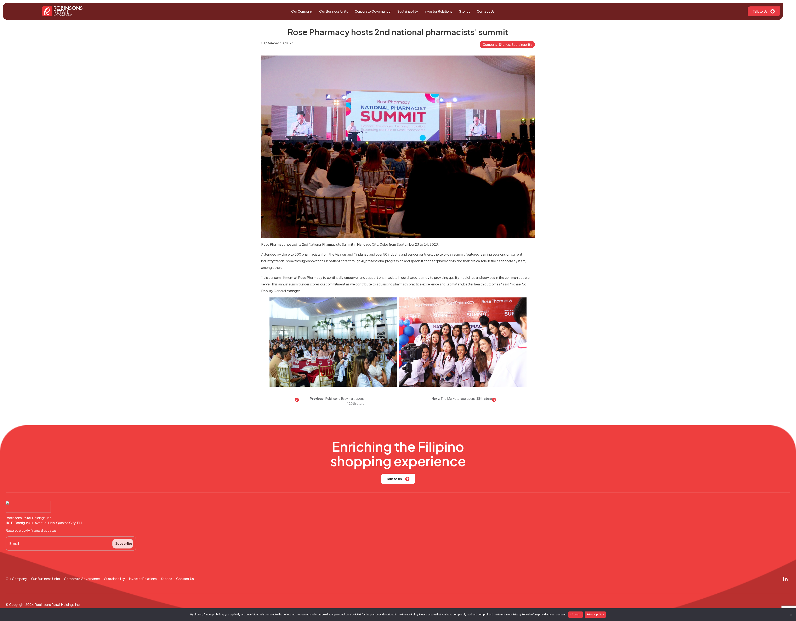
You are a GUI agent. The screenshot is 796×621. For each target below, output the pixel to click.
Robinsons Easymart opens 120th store (344, 401)
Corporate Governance (373, 11)
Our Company (302, 11)
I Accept (575, 614)
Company (490, 44)
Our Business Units (333, 11)
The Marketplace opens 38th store (466, 399)
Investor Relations (438, 11)
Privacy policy (595, 614)
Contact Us (485, 11)
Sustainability (407, 11)
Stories (464, 11)
